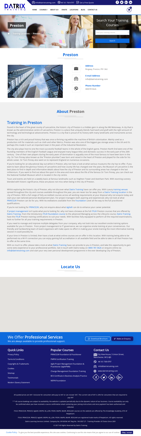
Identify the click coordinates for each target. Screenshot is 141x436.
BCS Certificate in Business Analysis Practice (69, 376)
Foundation (80, 200)
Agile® (69, 207)
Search (112, 40)
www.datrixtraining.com (108, 371)
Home (34, 10)
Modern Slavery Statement (19, 382)
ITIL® (94, 211)
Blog (83, 10)
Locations (74, 10)
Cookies (11, 368)
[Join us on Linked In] (111, 378)
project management (18, 211)
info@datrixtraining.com (45, 2)
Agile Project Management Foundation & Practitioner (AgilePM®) (67, 365)
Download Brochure (99, 338)
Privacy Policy (13, 354)
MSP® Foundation (58, 380)
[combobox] (112, 32)
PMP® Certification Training (62, 359)
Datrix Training (76, 189)
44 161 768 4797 (67, 2)
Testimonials (13, 378)
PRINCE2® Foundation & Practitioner (66, 354)
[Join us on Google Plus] (119, 378)
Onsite (64, 10)
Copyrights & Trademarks (18, 364)
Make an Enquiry (124, 338)
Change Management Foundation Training (68, 371)
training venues (120, 189)
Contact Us (92, 10)
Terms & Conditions (16, 359)
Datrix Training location (115, 192)
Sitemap (11, 373)
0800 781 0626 (94, 247)
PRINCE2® (12, 200)
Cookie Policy (11, 432)
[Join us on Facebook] (96, 378)
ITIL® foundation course (54, 214)
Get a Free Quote (87, 2)
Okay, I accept (127, 432)
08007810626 (90, 89)
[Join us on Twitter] (103, 378)
